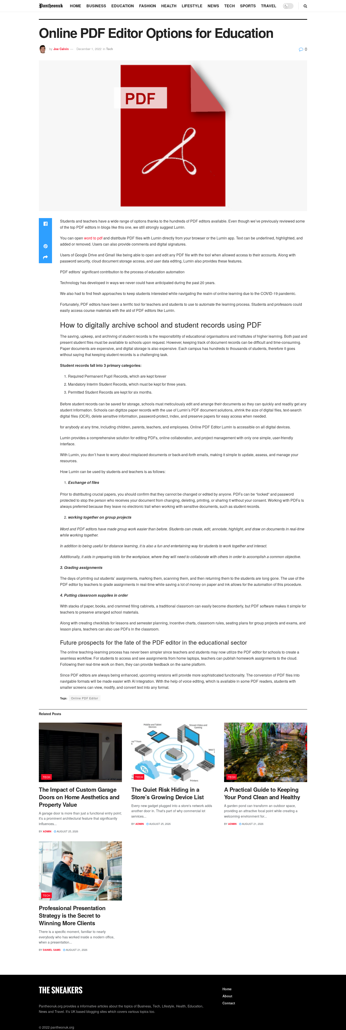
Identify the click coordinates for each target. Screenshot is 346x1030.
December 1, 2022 (88, 49)
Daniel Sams (51, 950)
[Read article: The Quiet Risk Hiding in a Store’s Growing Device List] (172, 752)
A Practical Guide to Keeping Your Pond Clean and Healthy (262, 793)
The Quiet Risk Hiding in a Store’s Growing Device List (167, 793)
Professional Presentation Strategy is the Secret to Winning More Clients (72, 915)
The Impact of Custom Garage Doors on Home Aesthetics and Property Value (79, 796)
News (213, 5)
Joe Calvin (61, 49)
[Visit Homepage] (51, 6)
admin (47, 831)
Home (75, 5)
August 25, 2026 (67, 831)
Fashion (147, 5)
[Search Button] (305, 6)
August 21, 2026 (252, 824)
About (227, 996)
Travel (268, 5)
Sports (248, 5)
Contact (228, 1003)
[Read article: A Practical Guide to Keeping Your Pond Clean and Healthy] (265, 752)
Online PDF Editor (84, 698)
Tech (229, 5)
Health (169, 5)
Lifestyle (192, 5)
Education (122, 5)
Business (96, 5)
